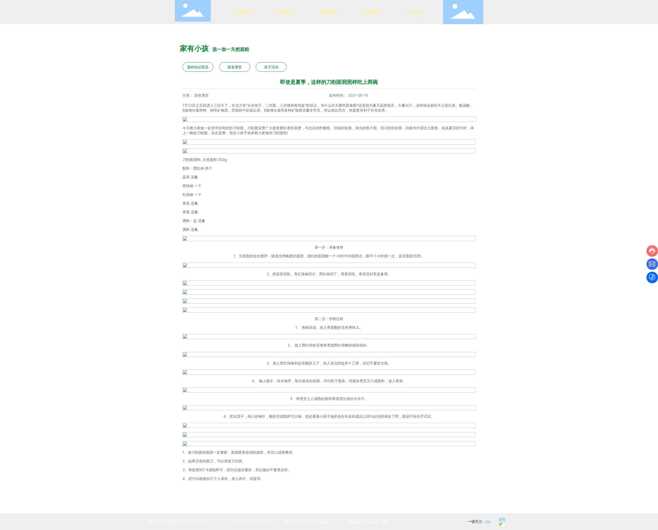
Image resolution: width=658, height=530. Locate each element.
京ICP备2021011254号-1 (252, 521)
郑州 (385, 521)
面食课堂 (234, 67)
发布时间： (338, 95)
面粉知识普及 (198, 67)
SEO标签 (320, 521)
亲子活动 (271, 67)
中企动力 (372, 521)
